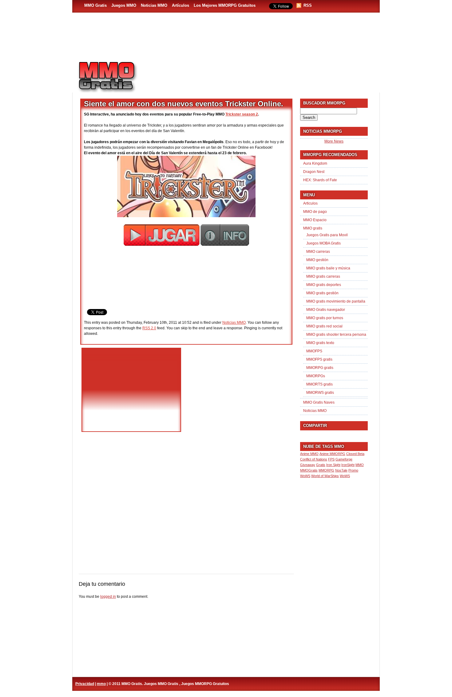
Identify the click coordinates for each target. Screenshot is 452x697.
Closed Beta (355, 454)
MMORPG (326, 470)
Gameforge (343, 459)
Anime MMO (309, 454)
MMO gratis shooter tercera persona (336, 334)
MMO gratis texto (320, 343)
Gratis (320, 465)
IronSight (348, 465)
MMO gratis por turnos (324, 318)
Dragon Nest (313, 172)
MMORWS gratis (320, 392)
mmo (101, 684)
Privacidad (84, 684)
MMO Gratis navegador (325, 309)
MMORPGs (315, 376)
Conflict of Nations (313, 459)
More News (333, 141)
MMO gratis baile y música (328, 268)
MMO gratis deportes (323, 285)
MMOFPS (314, 351)
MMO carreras (318, 251)
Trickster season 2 (241, 114)
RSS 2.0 (149, 328)
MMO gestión (317, 260)
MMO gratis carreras (323, 276)
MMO (359, 465)
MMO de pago (315, 211)
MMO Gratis (95, 5)
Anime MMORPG (332, 454)
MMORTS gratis (319, 384)
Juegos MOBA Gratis (323, 243)
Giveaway (307, 465)
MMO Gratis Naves (319, 402)
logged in (108, 596)
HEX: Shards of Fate (320, 180)
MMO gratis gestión (322, 293)
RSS (307, 5)
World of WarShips (325, 476)
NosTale (341, 470)
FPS (331, 459)
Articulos (310, 203)
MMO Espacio (315, 220)
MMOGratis (309, 470)
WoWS (345, 476)
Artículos (180, 5)
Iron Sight (333, 465)
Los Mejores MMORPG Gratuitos (225, 5)
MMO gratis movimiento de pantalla (335, 301)
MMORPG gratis (319, 368)
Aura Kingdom (315, 163)
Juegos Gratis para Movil (327, 235)
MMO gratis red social (324, 326)
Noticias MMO (154, 5)
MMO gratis (312, 228)
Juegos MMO (123, 5)
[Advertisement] (262, 74)
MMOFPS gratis (319, 359)
